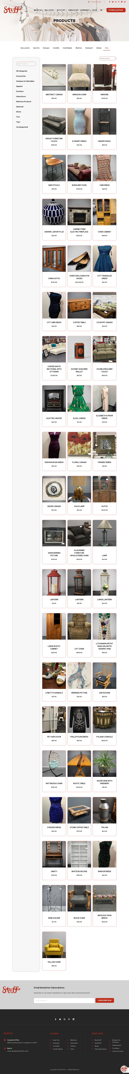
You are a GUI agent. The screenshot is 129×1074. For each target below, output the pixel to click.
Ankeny (98, 48)
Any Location (25, 48)
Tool (18, 117)
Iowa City (36, 48)
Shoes (18, 112)
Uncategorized (22, 127)
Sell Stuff (49, 10)
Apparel (19, 86)
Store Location (116, 10)
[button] (38, 10)
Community (85, 10)
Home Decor (21, 96)
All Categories (21, 71)
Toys (18, 122)
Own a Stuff (73, 10)
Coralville (56, 48)
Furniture (20, 91)
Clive (106, 48)
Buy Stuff (61, 10)
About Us (38, 10)
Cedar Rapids (67, 48)
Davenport (89, 48)
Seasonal (19, 107)
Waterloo (79, 48)
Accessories (21, 76)
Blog (94, 10)
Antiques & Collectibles (25, 81)
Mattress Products (23, 102)
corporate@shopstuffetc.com (17, 1051)
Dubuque (46, 48)
